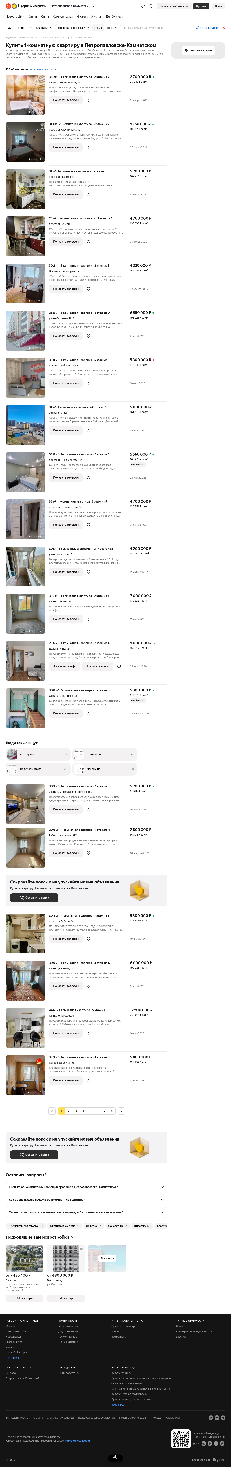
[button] (150, 6)
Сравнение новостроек (125, 1326)
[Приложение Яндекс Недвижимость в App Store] (204, 1443)
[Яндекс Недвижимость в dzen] (217, 1417)
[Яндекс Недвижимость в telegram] (223, 1417)
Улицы (115, 1331)
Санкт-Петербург (16, 1331)
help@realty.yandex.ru (77, 1440)
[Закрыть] (223, 27)
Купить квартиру (121, 1373)
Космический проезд (61, 365)
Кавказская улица (59, 1062)
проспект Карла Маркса (63, 129)
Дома (179, 1326)
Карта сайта (173, 1417)
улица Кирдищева (59, 554)
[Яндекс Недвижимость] (26, 6)
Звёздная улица (58, 412)
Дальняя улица (57, 648)
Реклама (37, 1417)
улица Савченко (58, 318)
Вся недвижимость (17, 1417)
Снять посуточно (68, 1373)
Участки (181, 1336)
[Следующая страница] (121, 1111)
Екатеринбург (14, 1341)
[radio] (68, 1111)
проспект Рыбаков (60, 176)
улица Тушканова (59, 968)
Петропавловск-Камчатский (22, 1378)
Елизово (11, 1373)
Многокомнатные (68, 1326)
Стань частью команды (60, 1417)
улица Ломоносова (60, 1015)
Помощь (156, 1417)
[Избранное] (143, 6)
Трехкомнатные (67, 1336)
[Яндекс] (219, 1460)
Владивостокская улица (63, 271)
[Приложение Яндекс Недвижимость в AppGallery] (216, 1443)
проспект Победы (59, 224)
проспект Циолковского (63, 459)
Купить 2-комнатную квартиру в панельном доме (140, 1388)
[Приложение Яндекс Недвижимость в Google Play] (210, 1443)
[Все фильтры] (9, 27)
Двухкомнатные (68, 1331)
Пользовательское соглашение (96, 1417)
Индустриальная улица (62, 82)
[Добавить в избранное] (88, 100)
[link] (218, 6)
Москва (10, 1326)
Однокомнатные (68, 1341)
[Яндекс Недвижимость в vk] (211, 1417)
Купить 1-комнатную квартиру (129, 1394)
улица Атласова (58, 601)
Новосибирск (13, 1336)
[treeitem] (16, 16)
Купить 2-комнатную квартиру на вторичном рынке (142, 1378)
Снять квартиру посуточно (127, 1383)
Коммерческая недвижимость (194, 1331)
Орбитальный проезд (61, 695)
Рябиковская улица (60, 835)
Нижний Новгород (16, 1352)
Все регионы (118, 1336)
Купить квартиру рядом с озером (131, 1399)
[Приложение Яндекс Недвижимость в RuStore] (222, 1443)
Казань (10, 1347)
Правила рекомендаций (133, 1417)
